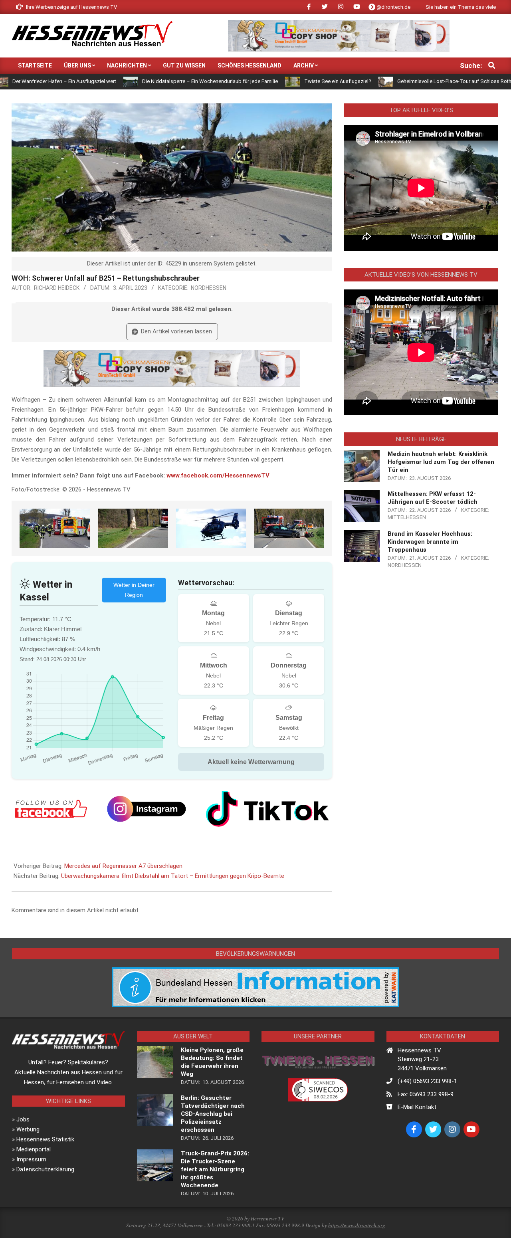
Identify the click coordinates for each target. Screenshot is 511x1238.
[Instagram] (146, 809)
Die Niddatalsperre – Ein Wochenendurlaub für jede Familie (169, 81)
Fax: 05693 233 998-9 (426, 1094)
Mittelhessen (407, 517)
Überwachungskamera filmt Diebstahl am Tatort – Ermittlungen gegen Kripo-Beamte (172, 875)
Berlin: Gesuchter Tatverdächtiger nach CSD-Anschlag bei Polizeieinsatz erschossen (213, 1113)
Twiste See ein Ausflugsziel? (296, 81)
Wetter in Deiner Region (133, 590)
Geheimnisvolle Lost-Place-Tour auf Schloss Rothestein (420, 81)
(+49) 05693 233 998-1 (427, 1081)
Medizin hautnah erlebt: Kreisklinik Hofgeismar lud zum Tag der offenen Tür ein (441, 461)
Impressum (31, 1159)
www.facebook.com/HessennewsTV (217, 475)
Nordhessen (208, 288)
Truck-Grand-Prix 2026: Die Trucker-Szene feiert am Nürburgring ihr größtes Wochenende (215, 1169)
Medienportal (33, 1149)
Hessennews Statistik (45, 1139)
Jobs (23, 1119)
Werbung (28, 1129)
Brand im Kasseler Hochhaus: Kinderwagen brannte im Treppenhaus (430, 541)
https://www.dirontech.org (356, 1225)
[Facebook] (51, 809)
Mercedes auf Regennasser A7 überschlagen (123, 866)
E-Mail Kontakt (417, 1107)
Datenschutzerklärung (45, 1169)
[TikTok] (267, 809)
